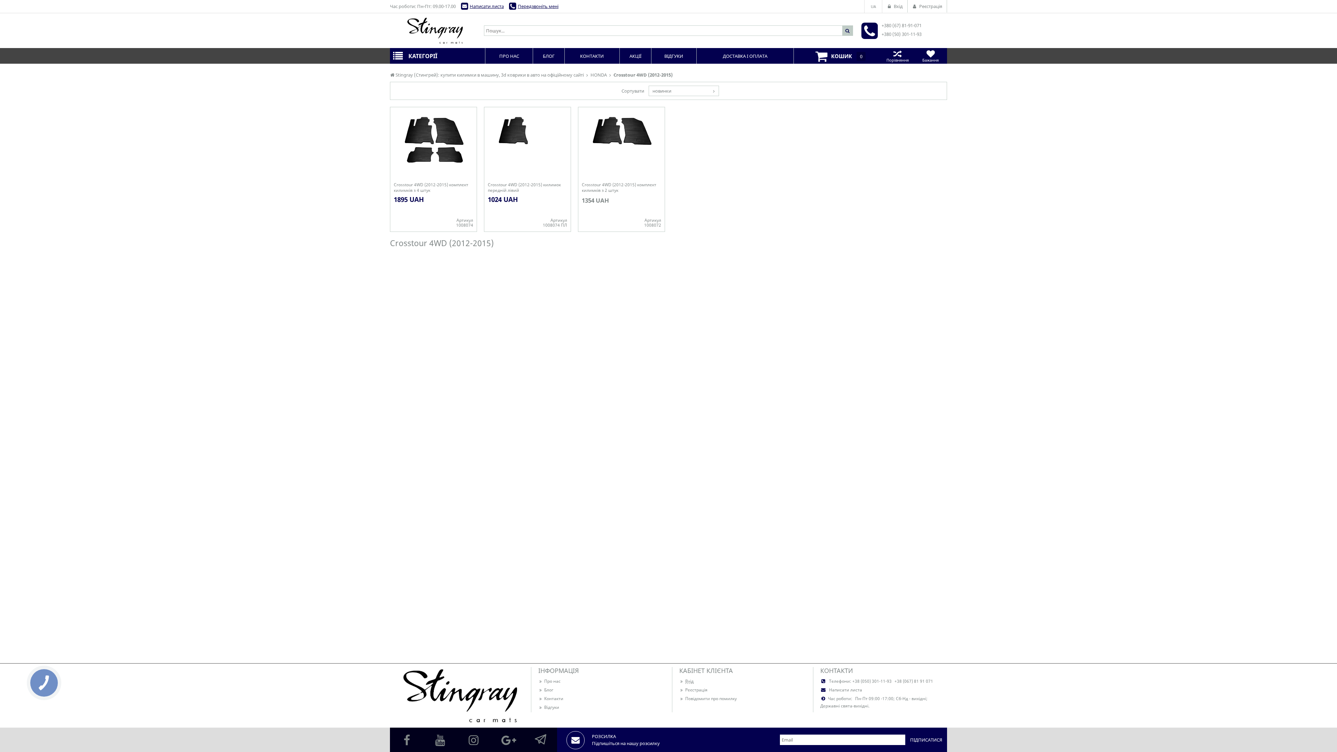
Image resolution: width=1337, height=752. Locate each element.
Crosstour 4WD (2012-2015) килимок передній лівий (524, 187)
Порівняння (897, 60)
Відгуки (551, 707)
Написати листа (487, 6)
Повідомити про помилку (711, 699)
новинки (661, 91)
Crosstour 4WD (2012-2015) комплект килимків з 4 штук (431, 187)
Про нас (552, 681)
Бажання (930, 60)
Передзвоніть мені (538, 6)
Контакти (553, 699)
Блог (548, 690)
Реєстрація (696, 690)
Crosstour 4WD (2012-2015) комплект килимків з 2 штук (619, 187)
